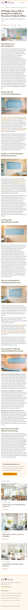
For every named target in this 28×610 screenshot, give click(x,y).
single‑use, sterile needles (20, 180)
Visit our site (21, 2)
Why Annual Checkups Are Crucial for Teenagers (10, 600)
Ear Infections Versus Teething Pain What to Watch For (11, 593)
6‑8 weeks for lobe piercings (20, 325)
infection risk (8, 188)
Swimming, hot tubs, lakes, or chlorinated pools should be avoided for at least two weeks (13, 331)
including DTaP (4, 122)
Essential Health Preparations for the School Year (10, 598)
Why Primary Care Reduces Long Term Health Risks (11, 595)
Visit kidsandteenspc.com (9, 474)
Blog (2, 7)
